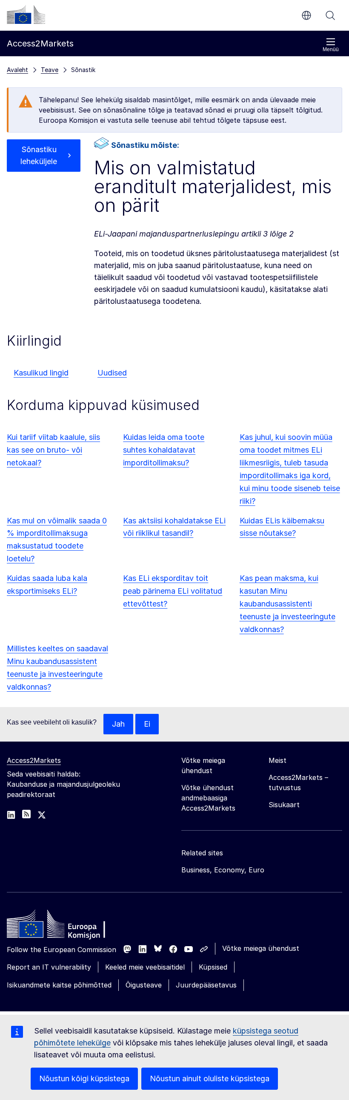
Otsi (330, 15)
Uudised (112, 372)
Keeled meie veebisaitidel (145, 967)
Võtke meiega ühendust (260, 948)
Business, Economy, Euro (222, 870)
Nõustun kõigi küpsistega (84, 1078)
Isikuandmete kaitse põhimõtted (59, 985)
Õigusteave (144, 985)
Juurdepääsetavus (206, 985)
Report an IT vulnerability (49, 967)
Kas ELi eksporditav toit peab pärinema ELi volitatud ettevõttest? (172, 591)
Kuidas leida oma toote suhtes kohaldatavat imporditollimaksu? (163, 450)
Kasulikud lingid (41, 372)
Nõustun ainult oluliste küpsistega (209, 1078)
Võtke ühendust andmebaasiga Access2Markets (208, 797)
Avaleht (17, 69)
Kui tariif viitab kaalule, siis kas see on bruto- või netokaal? (53, 450)
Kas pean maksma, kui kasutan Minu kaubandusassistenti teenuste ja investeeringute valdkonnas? (287, 604)
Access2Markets (34, 760)
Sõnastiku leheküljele (38, 155)
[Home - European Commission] (68, 926)
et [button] (306, 15)
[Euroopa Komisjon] (26, 14)
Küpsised (213, 967)
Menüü (331, 49)
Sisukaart (284, 804)
